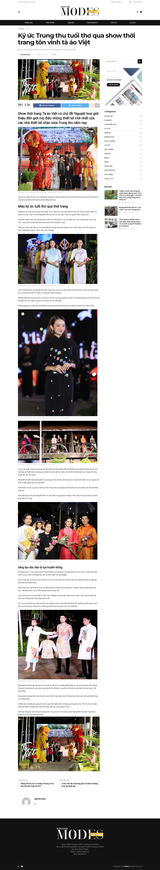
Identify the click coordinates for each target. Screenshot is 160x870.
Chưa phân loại (110, 124)
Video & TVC (108, 178)
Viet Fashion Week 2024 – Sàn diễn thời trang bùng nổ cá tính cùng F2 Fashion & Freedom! (130, 223)
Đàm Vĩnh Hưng (67, 685)
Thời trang (50, 22)
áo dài (41, 290)
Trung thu (41, 215)
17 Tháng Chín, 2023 (41, 54)
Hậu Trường (109, 149)
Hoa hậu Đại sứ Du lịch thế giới (30, 495)
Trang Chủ (21, 29)
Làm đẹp (107, 153)
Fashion (107, 133)
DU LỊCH (132, 22)
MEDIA (106, 158)
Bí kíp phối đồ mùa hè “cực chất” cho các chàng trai (130, 208)
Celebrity (108, 120)
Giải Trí (114, 22)
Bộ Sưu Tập (108, 116)
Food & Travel (109, 141)
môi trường (62, 575)
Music (106, 162)
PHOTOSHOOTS (109, 170)
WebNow (126, 866)
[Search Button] (130, 2)
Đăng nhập (138, 2)
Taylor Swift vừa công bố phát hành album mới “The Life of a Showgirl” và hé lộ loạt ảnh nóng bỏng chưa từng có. (130, 195)
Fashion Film (109, 137)
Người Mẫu (108, 166)
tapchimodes (25, 54)
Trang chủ (29, 22)
